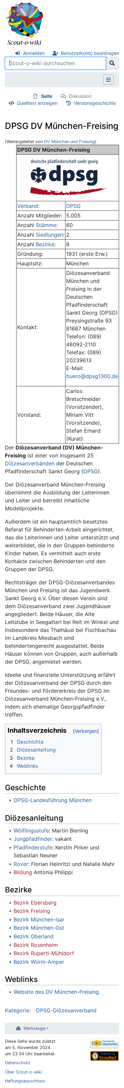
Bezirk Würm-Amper (39, 961)
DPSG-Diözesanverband (66, 1010)
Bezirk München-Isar (39, 919)
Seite (46, 96)
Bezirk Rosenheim (36, 945)
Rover (21, 864)
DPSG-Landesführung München (53, 800)
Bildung (23, 872)
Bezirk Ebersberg (35, 902)
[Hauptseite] (25, 24)
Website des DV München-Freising (56, 992)
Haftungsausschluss (25, 1080)
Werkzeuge (34, 1028)
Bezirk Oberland (34, 936)
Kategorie (17, 1010)
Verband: (28, 206)
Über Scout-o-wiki (23, 1071)
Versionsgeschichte (95, 103)
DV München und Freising (69, 141)
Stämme (46, 225)
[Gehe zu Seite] (112, 63)
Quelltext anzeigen (37, 103)
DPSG (73, 206)
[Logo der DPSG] (67, 177)
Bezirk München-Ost (39, 927)
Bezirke (45, 244)
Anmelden (34, 53)
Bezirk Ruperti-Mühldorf (44, 953)
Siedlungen (49, 234)
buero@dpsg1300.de (92, 376)
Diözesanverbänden (30, 463)
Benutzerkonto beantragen (90, 53)
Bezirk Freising (32, 911)
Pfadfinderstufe (33, 847)
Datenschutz (17, 1062)
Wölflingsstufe (31, 830)
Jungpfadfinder (33, 838)
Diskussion (80, 96)
